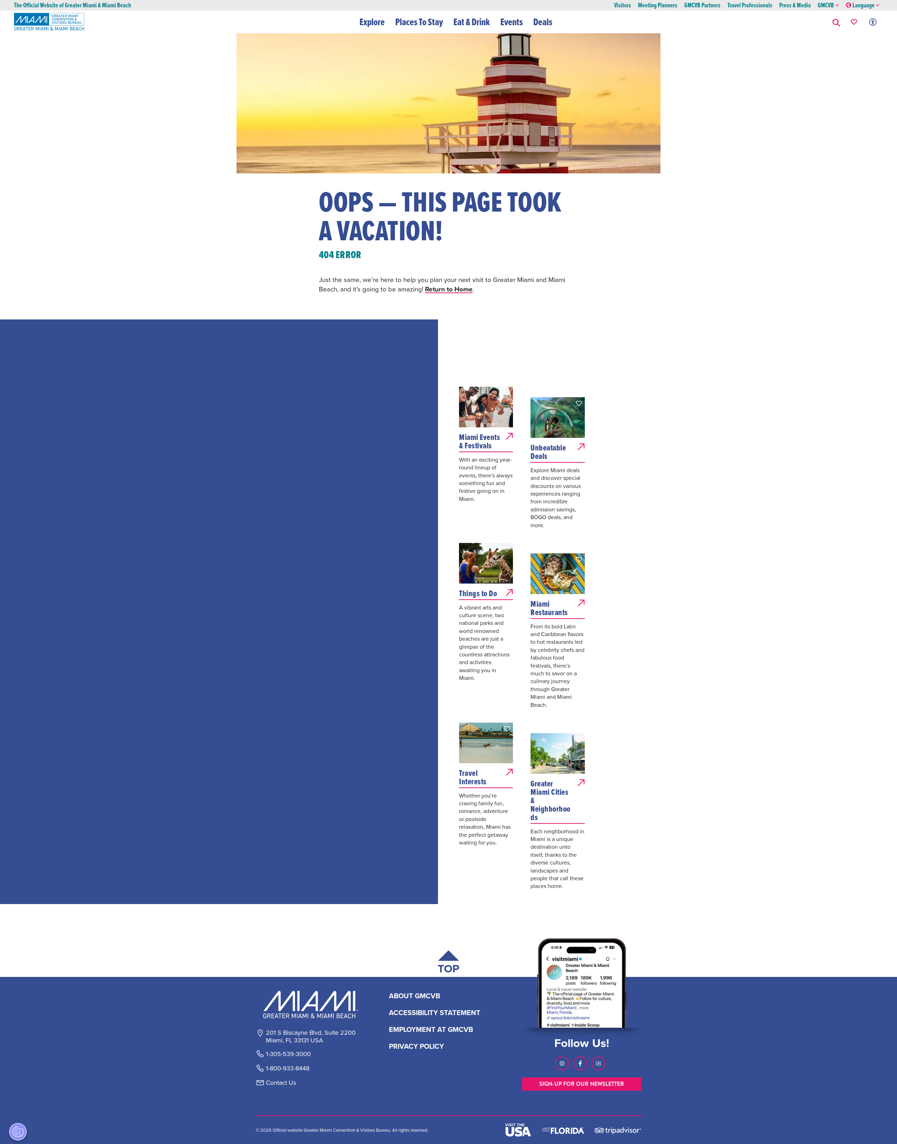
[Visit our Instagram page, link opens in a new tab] (562, 1063)
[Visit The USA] (518, 1130)
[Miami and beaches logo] (310, 1004)
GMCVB (826, 5)
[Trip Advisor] (618, 1130)
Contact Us (281, 1083)
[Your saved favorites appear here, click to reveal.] (854, 22)
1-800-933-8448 (287, 1068)
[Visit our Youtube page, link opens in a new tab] (598, 1063)
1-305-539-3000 (288, 1054)
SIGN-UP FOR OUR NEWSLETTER (581, 1084)
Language (864, 5)
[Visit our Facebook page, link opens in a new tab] (580, 1063)
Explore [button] (372, 22)
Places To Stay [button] (419, 22)
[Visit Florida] (563, 1130)
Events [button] (511, 22)
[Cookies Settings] (18, 1131)
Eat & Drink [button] (471, 22)
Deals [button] (542, 22)
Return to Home (449, 289)
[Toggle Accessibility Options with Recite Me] (873, 22)
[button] (836, 22)
